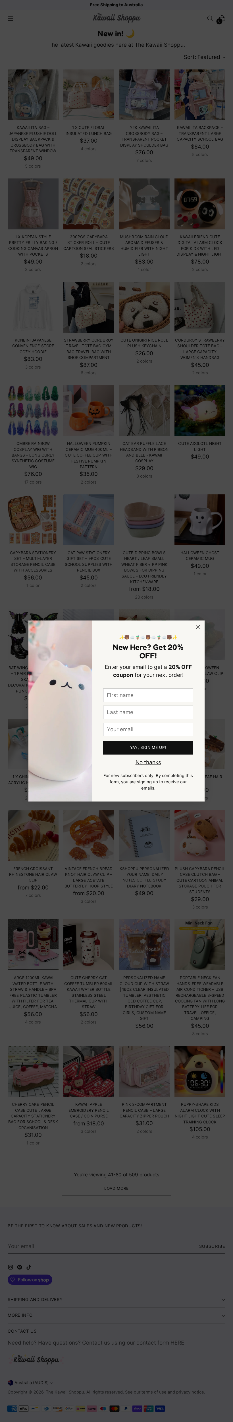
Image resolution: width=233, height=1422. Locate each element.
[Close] (198, 627)
